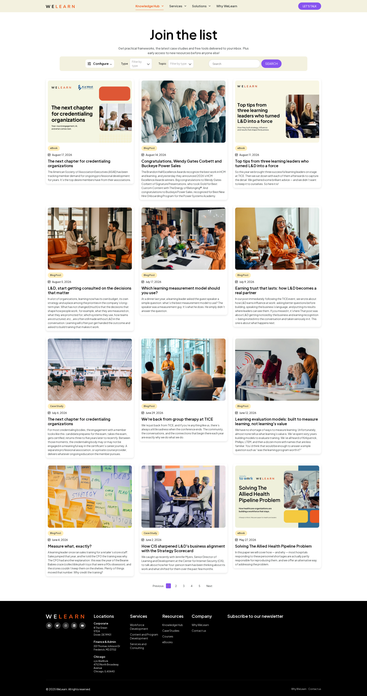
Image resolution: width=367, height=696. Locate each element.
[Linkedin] (74, 625)
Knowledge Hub (148, 6)
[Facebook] (49, 625)
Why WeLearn (226, 6)
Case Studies (170, 630)
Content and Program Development (144, 636)
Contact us (199, 630)
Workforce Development (139, 626)
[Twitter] (57, 625)
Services (175, 6)
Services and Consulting (138, 646)
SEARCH (271, 64)
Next (209, 586)
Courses (167, 636)
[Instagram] (66, 625)
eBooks (167, 642)
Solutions (199, 6)
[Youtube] (82, 625)
